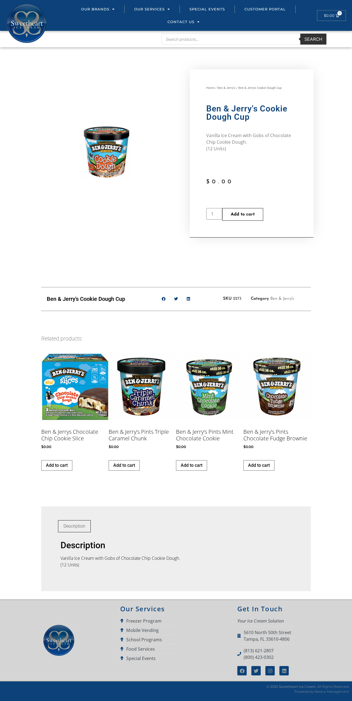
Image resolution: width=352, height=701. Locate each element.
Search (313, 39)
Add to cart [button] (57, 465)
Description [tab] (74, 526)
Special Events (207, 9)
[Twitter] (256, 670)
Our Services (149, 9)
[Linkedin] (284, 670)
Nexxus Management (331, 691)
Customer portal (265, 9)
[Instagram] (270, 670)
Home (210, 88)
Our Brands (95, 9)
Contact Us (180, 22)
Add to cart (243, 214)
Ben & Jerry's (226, 88)
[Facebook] (242, 670)
